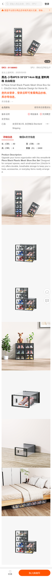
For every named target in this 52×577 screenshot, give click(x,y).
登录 (47, 3)
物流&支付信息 (27, 137)
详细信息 (7, 137)
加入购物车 (34, 572)
